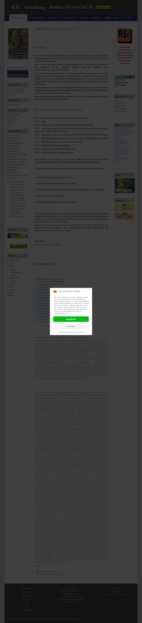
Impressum (80, 332)
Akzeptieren (71, 319)
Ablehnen (71, 326)
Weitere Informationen (66, 332)
